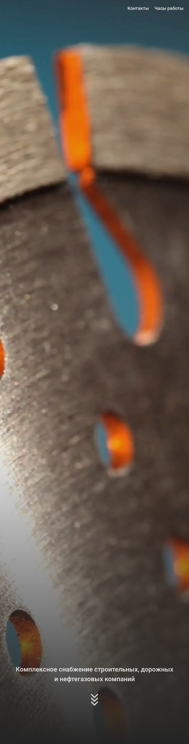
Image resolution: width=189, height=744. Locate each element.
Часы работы (168, 8)
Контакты (138, 8)
